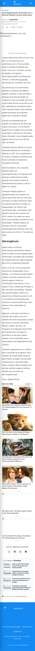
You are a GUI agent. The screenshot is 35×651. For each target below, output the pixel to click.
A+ (7, 27)
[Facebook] (15, 552)
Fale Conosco (27, 627)
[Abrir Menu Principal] (4, 3)
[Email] (26, 552)
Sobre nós (17, 631)
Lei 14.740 (23, 80)
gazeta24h (14, 19)
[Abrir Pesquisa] (31, 3)
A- (3, 27)
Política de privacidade (11, 627)
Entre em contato (21, 596)
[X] (20, 552)
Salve (20, 27)
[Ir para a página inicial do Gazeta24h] (17, 3)
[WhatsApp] (9, 552)
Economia (5, 10)
